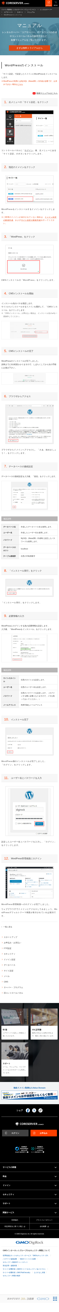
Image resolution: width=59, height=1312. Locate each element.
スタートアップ (10, 937)
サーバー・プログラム (13, 987)
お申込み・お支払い (12, 943)
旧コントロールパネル (13, 993)
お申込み (48, 5)
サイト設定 (8, 971)
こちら (20, 84)
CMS (6, 982)
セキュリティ (9, 954)
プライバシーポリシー (44, 1220)
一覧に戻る (7, 927)
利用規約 (15, 1220)
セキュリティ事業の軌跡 (11, 1276)
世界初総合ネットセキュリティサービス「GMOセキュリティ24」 (26, 1255)
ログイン (29, 150)
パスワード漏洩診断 (10, 1259)
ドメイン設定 (9, 959)
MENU (56, 5)
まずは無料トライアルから (29, 48)
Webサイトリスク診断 (28, 1259)
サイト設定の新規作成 (31, 220)
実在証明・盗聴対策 (10, 1266)
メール (7, 976)
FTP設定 (7, 948)
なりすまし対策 (39, 1272)
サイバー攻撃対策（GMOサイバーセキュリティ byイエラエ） (24, 1269)
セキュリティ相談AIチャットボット (15, 1262)
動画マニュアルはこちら (47, 93)
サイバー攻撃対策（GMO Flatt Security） (17, 1272)
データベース (9, 965)
